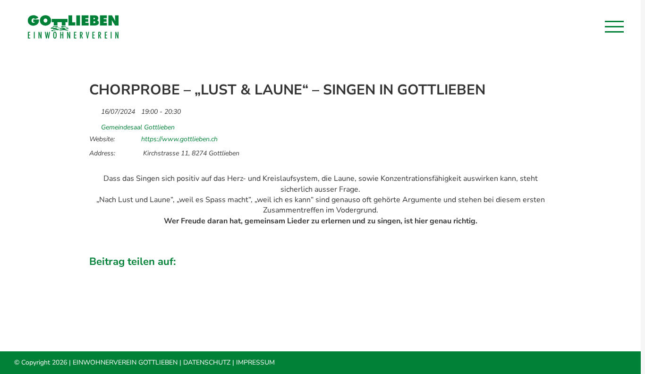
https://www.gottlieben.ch (179, 139)
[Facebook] (464, 275)
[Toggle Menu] (614, 26)
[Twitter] (480, 275)
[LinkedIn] (496, 275)
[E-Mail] (544, 275)
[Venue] (94, 124)
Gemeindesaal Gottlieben (138, 127)
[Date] (94, 109)
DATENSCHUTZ (206, 362)
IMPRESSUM (255, 362)
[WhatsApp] (512, 275)
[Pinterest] (528, 275)
